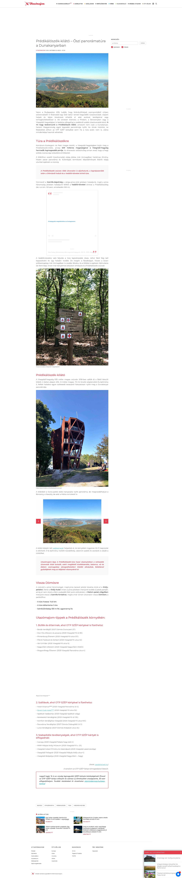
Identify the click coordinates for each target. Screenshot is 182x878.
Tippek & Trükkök (77, 853)
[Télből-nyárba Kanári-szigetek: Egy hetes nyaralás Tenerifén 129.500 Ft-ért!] (40, 832)
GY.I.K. (74, 851)
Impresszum (34, 858)
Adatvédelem (34, 856)
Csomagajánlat (65, 3)
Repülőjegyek (102, 3)
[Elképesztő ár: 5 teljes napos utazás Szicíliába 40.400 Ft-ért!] (78, 823)
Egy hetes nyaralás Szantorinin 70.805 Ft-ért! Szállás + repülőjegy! (57, 818)
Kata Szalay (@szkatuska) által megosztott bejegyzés (64, 252)
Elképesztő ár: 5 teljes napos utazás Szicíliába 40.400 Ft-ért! (95, 818)
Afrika (53, 858)
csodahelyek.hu (101, 765)
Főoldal (33, 851)
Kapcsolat (95, 851)
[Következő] (106, 521)
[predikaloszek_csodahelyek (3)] (72, 521)
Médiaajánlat (34, 861)
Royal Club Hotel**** (45, 710)
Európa (54, 851)
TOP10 (74, 856)
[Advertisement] (91, 22)
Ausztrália (54, 861)
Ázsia (53, 853)
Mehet (143, 43)
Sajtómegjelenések (36, 863)
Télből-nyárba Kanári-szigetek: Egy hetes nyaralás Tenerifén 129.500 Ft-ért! (58, 828)
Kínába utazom (135, 3)
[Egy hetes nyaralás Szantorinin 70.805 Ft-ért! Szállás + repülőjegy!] (40, 823)
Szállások (90, 3)
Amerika (54, 856)
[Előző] (38, 521)
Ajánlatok (79, 3)
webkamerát (58, 548)
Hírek (112, 3)
